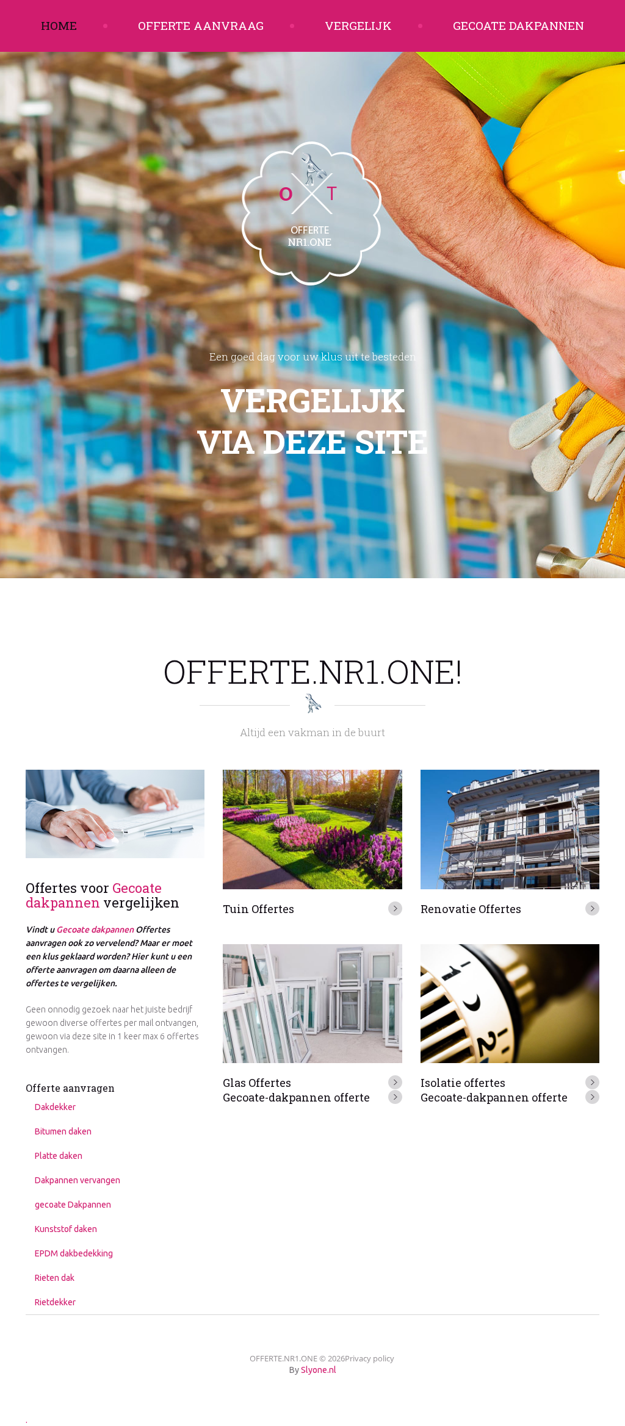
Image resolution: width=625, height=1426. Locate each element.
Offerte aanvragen (70, 1087)
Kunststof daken (66, 1229)
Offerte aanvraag (201, 25)
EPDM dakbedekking (74, 1253)
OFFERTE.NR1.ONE (283, 1358)
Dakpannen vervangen (77, 1180)
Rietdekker (55, 1302)
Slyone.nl (318, 1370)
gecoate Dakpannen (73, 1204)
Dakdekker (55, 1107)
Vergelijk (358, 25)
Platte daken (58, 1156)
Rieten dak (54, 1278)
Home (59, 25)
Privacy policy (369, 1358)
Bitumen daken (63, 1131)
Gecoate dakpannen (518, 25)
